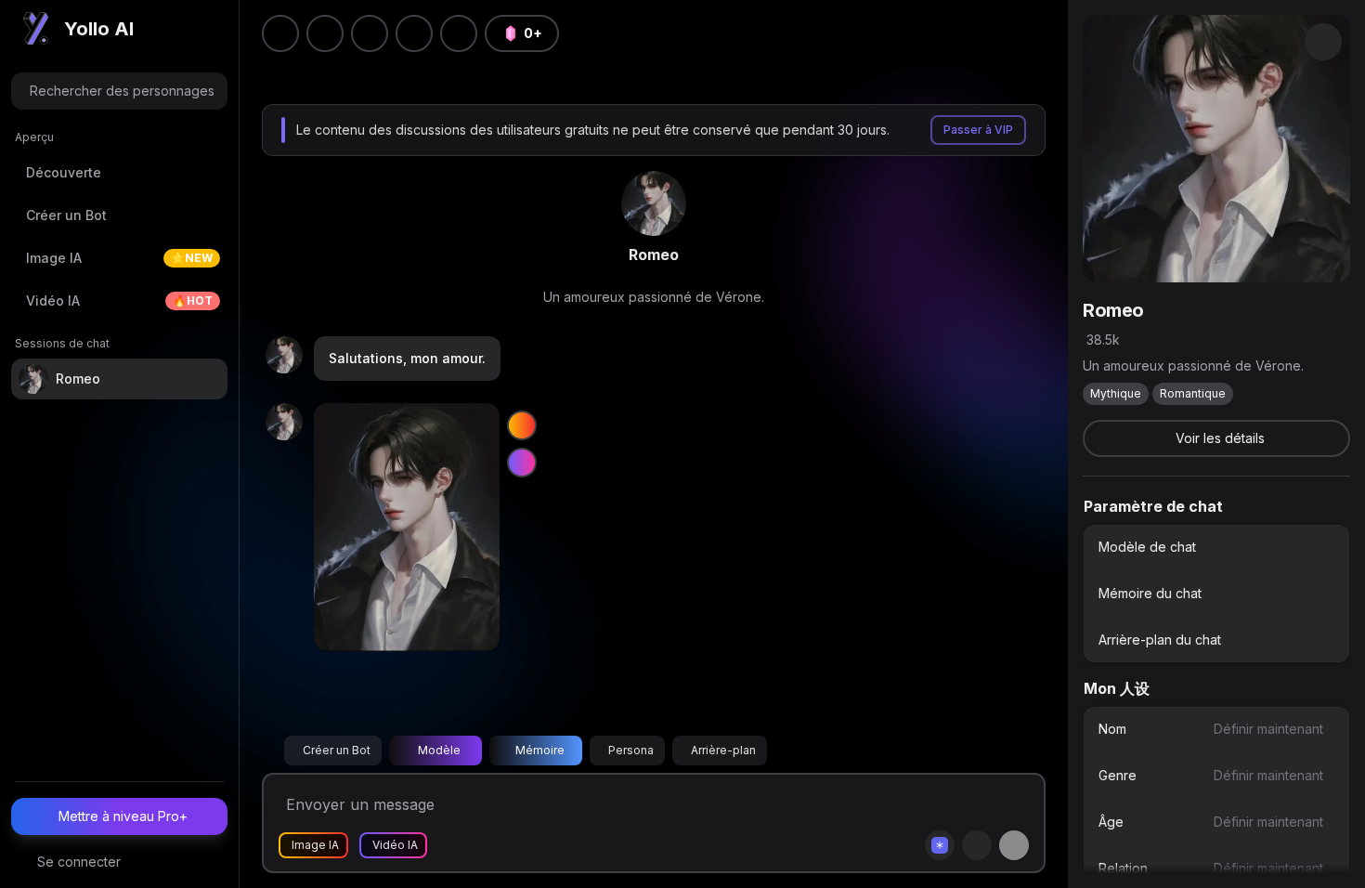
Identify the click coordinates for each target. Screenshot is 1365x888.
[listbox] (1216, 593)
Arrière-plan (723, 750)
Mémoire (540, 750)
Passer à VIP (978, 130)
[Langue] (369, 33)
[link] (653, 203)
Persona (631, 750)
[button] (458, 33)
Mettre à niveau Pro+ (123, 816)
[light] (414, 33)
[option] (1216, 547)
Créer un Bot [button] (336, 750)
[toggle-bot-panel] (1323, 41)
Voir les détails (1220, 438)
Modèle (439, 750)
